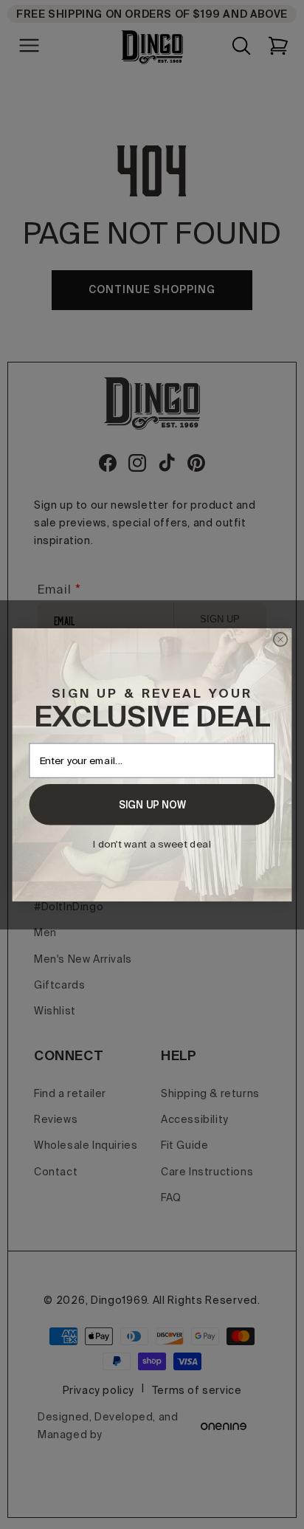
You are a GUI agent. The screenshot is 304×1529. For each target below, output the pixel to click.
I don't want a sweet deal (152, 843)
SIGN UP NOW (152, 804)
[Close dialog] (280, 639)
